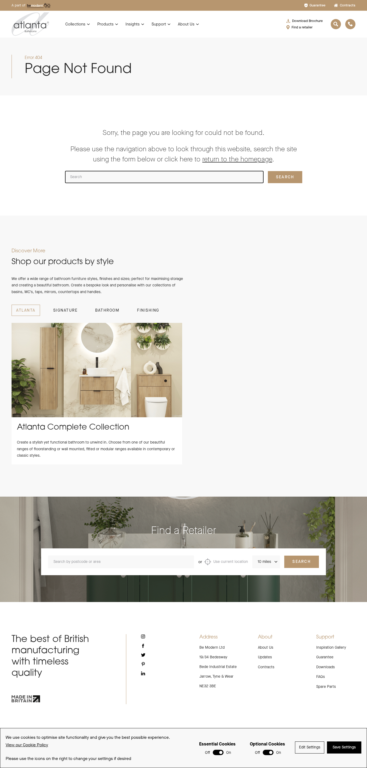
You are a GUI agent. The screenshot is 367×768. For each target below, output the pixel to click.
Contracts (347, 5)
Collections (75, 24)
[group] (97, 393)
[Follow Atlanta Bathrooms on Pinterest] (143, 664)
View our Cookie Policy (27, 745)
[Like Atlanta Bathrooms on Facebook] (143, 646)
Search (301, 561)
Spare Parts (326, 686)
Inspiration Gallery (331, 647)
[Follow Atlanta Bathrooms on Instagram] (143, 636)
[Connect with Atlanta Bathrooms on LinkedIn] (143, 673)
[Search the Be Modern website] (336, 24)
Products (105, 24)
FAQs (320, 676)
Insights (132, 24)
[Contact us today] (350, 24)
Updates (265, 657)
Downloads (325, 667)
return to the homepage (237, 159)
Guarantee (317, 5)
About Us (186, 24)
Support (159, 24)
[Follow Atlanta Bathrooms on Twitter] (143, 655)
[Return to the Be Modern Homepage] (30, 24)
